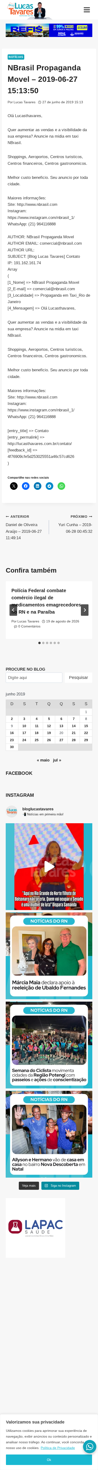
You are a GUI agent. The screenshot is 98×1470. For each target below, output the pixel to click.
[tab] (39, 643)
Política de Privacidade (58, 1448)
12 (49, 726)
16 (12, 733)
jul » (57, 760)
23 (12, 740)
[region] (49, 1442)
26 (49, 740)
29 (86, 740)
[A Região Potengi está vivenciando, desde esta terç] (49, 1045)
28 (74, 740)
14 (74, 726)
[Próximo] (84, 610)
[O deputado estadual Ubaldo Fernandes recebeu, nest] (49, 955)
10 (24, 726)
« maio (43, 760)
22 (86, 733)
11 (37, 726)
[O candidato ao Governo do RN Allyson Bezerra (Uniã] (49, 1134)
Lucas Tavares (24, 102)
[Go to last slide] (13, 610)
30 (12, 747)
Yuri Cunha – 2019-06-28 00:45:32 (75, 524)
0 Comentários (29, 626)
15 (86, 726)
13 (61, 726)
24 (24, 740)
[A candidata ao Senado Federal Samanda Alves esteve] (49, 866)
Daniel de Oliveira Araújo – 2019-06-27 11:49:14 (24, 527)
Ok (49, 1460)
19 (49, 733)
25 (37, 740)
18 (37, 733)
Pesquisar (78, 677)
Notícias (16, 57)
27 (61, 740)
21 (74, 733)
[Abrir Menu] (86, 10)
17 (24, 733)
